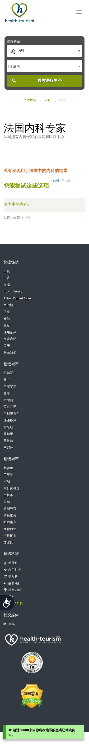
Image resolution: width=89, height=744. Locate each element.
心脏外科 (14, 570)
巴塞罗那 (10, 386)
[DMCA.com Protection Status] (32, 695)
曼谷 (7, 379)
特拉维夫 (10, 515)
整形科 (13, 576)
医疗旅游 (30, 100)
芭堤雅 (8, 474)
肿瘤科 (13, 563)
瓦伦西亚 (10, 529)
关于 (7, 346)
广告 (7, 278)
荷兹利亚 (10, 407)
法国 (62, 100)
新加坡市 (10, 508)
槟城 (7, 481)
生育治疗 (14, 583)
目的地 (8, 305)
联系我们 (10, 352)
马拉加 (8, 440)
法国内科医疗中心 (17, 218)
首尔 (7, 502)
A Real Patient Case (17, 298)
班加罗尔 (10, 373)
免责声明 (10, 339)
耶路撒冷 (10, 420)
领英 (11, 624)
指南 (7, 285)
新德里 (8, 468)
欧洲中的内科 (61, 180)
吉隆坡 (8, 427)
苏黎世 (8, 542)
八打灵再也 (12, 488)
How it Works (13, 291)
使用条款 (10, 332)
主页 (7, 271)
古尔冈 (8, 400)
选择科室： (15, 41)
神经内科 (14, 590)
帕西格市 (10, 522)
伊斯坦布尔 (12, 413)
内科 (48, 100)
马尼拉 (8, 447)
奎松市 (8, 495)
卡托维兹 (10, 535)
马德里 (8, 434)
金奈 (7, 393)
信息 (7, 312)
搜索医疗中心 (50, 80)
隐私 (7, 325)
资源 (7, 318)
